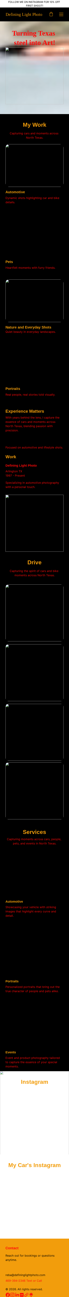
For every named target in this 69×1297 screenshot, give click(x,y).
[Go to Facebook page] (8, 1295)
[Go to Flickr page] (22, 1295)
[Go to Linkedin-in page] (17, 1295)
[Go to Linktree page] (31, 1295)
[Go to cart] (51, 14)
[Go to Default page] (26, 1295)
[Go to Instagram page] (12, 1295)
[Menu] (61, 14)
